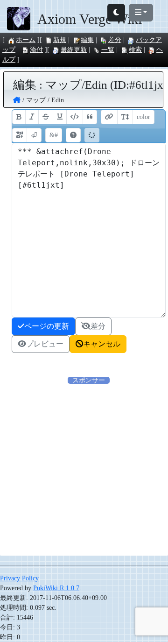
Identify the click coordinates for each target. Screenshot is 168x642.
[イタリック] (32, 117)
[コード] (74, 117)
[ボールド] (19, 117)
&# (53, 135)
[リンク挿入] (109, 117)
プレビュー (44, 344)
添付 (36, 49)
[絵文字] (19, 135)
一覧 (107, 49)
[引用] (90, 117)
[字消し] (45, 117)
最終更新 (74, 49)
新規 (59, 39)
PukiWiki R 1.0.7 (56, 588)
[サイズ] (125, 117)
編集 (87, 39)
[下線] (60, 117)
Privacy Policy (19, 578)
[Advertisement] (84, 469)
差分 (114, 39)
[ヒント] (73, 135)
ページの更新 (46, 326)
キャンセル (101, 344)
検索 (135, 49)
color (143, 116)
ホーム (25, 39)
